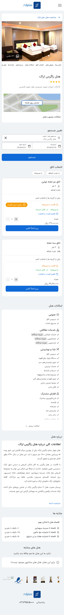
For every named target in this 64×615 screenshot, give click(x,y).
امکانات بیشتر (33, 426)
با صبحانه (38, 173)
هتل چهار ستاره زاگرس (51, 450)
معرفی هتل (49, 65)
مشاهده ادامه (54, 503)
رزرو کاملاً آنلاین (32, 228)
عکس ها (58, 65)
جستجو (32, 157)
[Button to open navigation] (60, 5)
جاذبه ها (11, 65)
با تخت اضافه (54, 173)
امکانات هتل (29, 65)
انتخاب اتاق (40, 65)
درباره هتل (19, 65)
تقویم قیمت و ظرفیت (46, 213)
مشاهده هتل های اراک (46, 17)
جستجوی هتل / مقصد (49, 136)
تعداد (56, 219)
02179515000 (26, 602)
